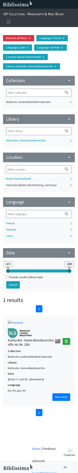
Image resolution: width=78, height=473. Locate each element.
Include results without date (26, 277)
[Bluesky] (48, 4)
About (36, 449)
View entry (61, 397)
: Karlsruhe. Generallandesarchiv (31, 66)
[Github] (67, 4)
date (39, 253)
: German (50, 47)
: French (52, 38)
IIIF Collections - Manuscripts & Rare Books (33, 14)
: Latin (17, 47)
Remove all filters (18, 38)
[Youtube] (61, 4)
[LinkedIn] (42, 4)
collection (39, 80)
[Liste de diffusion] (35, 4)
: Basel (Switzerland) (25, 57)
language (39, 202)
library (39, 119)
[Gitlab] (74, 4)
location (39, 157)
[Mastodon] (55, 4)
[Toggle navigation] (8, 21)
